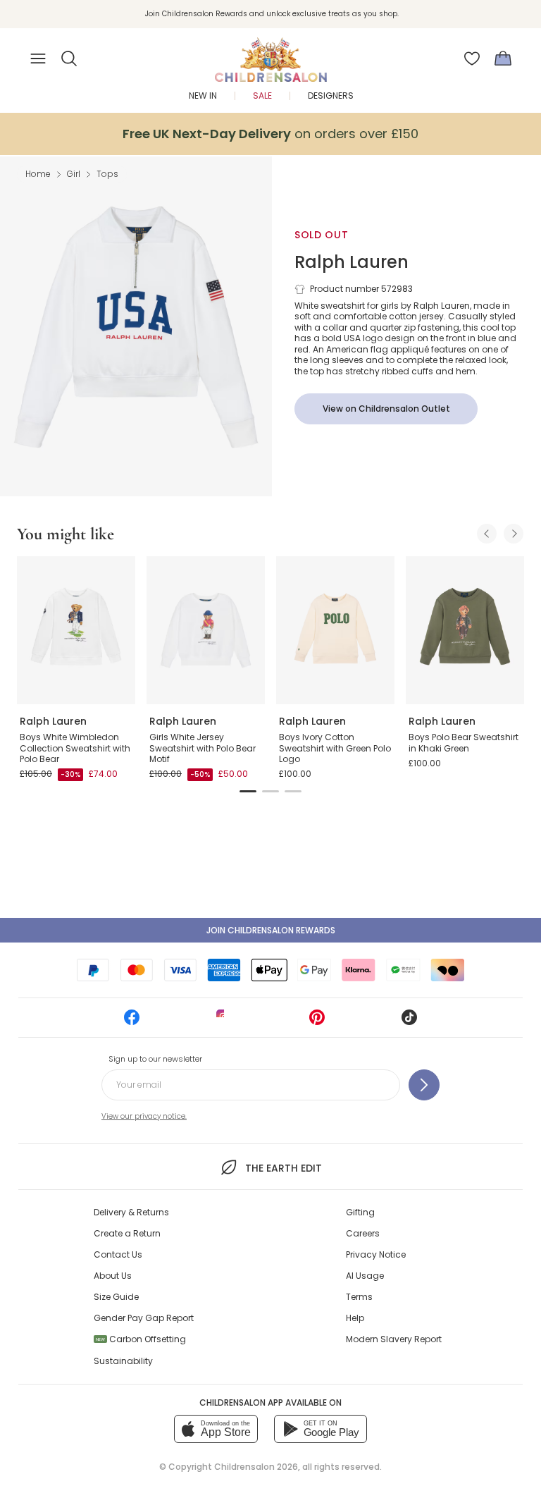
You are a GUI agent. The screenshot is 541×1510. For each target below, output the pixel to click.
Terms (359, 1297)
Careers (363, 1233)
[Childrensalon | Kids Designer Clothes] (270, 54)
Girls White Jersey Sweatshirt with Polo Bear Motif (202, 748)
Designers (331, 96)
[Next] (513, 534)
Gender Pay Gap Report (144, 1318)
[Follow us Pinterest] (317, 1022)
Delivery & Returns (131, 1212)
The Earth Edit (283, 1168)
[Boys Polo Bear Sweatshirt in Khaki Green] (465, 630)
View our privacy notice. (144, 1116)
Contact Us (118, 1254)
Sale (262, 96)
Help (355, 1318)
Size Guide (116, 1297)
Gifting (360, 1212)
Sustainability (123, 1361)
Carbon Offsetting (141, 1339)
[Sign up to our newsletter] (424, 1084)
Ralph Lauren (351, 262)
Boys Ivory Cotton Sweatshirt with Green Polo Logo (335, 748)
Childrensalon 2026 (256, 1467)
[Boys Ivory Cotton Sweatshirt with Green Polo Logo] (335, 630)
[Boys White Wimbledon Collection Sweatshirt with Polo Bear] (76, 630)
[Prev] (487, 534)
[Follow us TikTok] (409, 1022)
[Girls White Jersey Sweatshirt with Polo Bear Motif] (206, 630)
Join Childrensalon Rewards (270, 930)
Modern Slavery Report (394, 1339)
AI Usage (365, 1276)
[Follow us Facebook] (131, 1022)
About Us (113, 1276)
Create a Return (127, 1233)
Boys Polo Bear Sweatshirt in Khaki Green (463, 743)
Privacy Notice (376, 1254)
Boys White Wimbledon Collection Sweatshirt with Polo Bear (75, 748)
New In (203, 96)
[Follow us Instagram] (224, 1022)
